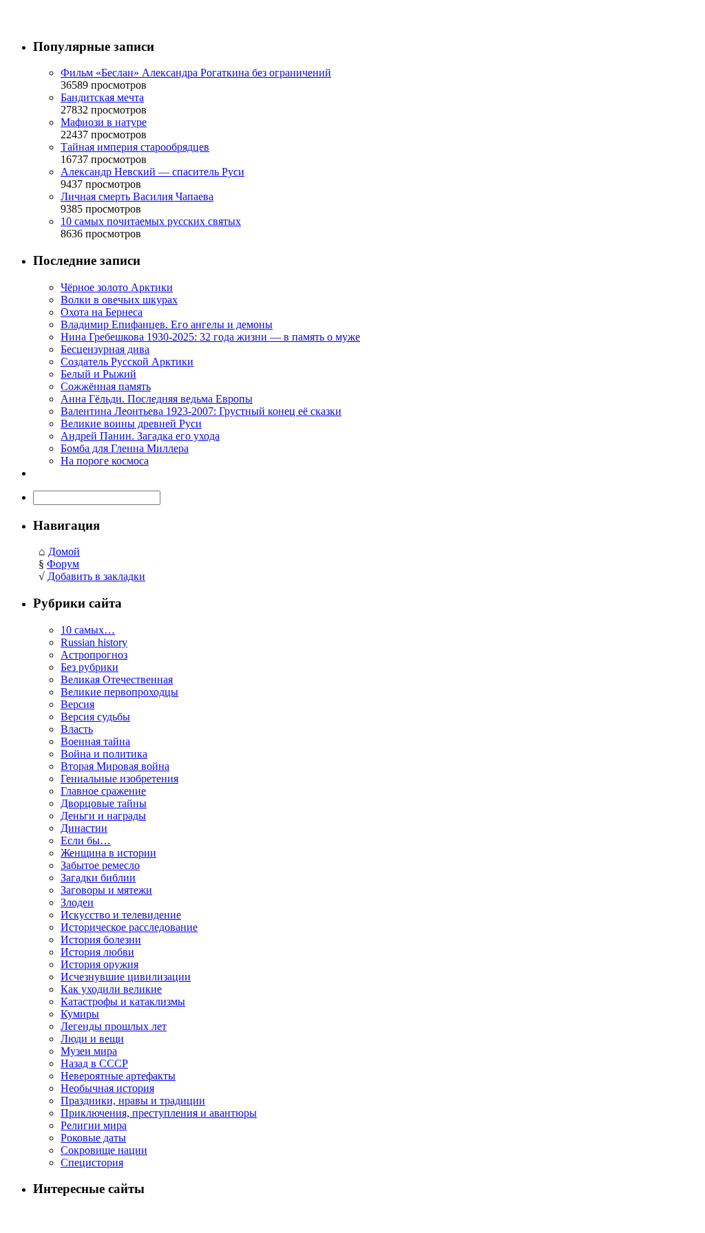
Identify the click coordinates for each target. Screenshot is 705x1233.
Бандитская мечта (102, 97)
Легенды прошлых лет (114, 1026)
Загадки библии (98, 877)
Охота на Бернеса (102, 312)
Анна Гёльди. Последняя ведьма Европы (157, 399)
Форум (63, 564)
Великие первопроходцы (119, 692)
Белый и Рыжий (98, 374)
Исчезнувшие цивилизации (126, 977)
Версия (77, 704)
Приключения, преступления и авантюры (159, 1113)
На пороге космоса (105, 461)
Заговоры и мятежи (106, 890)
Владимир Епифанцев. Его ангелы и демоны (167, 324)
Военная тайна (95, 741)
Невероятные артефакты (118, 1076)
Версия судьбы (95, 716)
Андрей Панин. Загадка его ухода (140, 436)
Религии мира (94, 1125)
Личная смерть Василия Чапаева (137, 196)
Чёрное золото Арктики (117, 287)
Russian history (94, 642)
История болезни (101, 939)
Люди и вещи (92, 1038)
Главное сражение (103, 791)
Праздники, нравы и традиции (133, 1100)
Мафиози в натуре (104, 122)
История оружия (99, 964)
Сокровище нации (104, 1150)
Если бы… (86, 840)
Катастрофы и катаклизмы (123, 1001)
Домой (64, 551)
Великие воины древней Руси (131, 423)
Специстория (92, 1162)
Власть (77, 729)
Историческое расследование (129, 927)
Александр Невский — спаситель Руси (152, 172)
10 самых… (88, 630)
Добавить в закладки (96, 576)
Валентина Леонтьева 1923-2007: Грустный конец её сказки (201, 411)
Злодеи (77, 902)
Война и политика (104, 754)
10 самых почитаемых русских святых (151, 221)
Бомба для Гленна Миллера (125, 448)
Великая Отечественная (117, 679)
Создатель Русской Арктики (127, 361)
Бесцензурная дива (105, 349)
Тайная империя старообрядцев (135, 147)
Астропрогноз (94, 655)
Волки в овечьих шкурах (119, 299)
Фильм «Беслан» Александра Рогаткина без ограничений (196, 72)
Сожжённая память (106, 386)
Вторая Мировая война (115, 766)
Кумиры (80, 1014)
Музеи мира (89, 1051)
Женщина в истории (108, 853)
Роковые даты (93, 1138)
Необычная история (107, 1088)
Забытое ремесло (100, 865)
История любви (97, 952)
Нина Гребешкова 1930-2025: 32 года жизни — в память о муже (210, 337)
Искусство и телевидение (121, 915)
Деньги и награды (103, 816)
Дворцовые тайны (104, 803)
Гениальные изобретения (119, 778)
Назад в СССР (94, 1063)
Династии (84, 828)
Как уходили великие (111, 989)
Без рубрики (89, 667)
